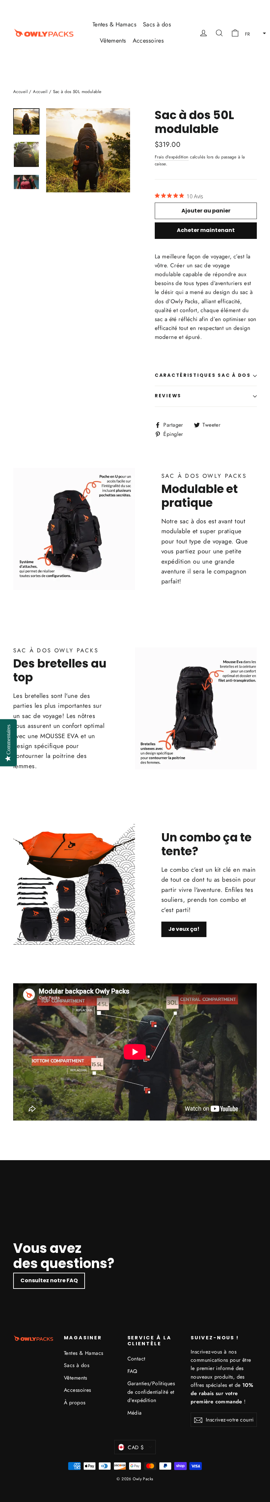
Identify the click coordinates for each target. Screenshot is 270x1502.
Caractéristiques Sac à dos (203, 375)
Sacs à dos (157, 24)
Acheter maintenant (206, 230)
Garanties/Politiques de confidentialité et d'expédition (151, 1392)
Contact (136, 1358)
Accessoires (148, 40)
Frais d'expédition (172, 157)
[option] (135, 1234)
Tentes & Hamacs (114, 24)
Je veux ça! (184, 929)
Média (134, 1413)
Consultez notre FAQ (49, 1280)
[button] (253, 33)
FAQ (132, 1371)
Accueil (20, 91)
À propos (74, 1402)
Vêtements (113, 40)
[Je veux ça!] (74, 884)
